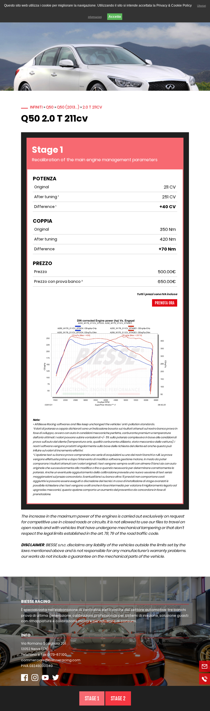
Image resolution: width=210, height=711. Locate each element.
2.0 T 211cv (92, 107)
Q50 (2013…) (68, 107)
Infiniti (36, 107)
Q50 (50, 107)
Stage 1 (92, 698)
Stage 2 (118, 698)
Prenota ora (164, 303)
